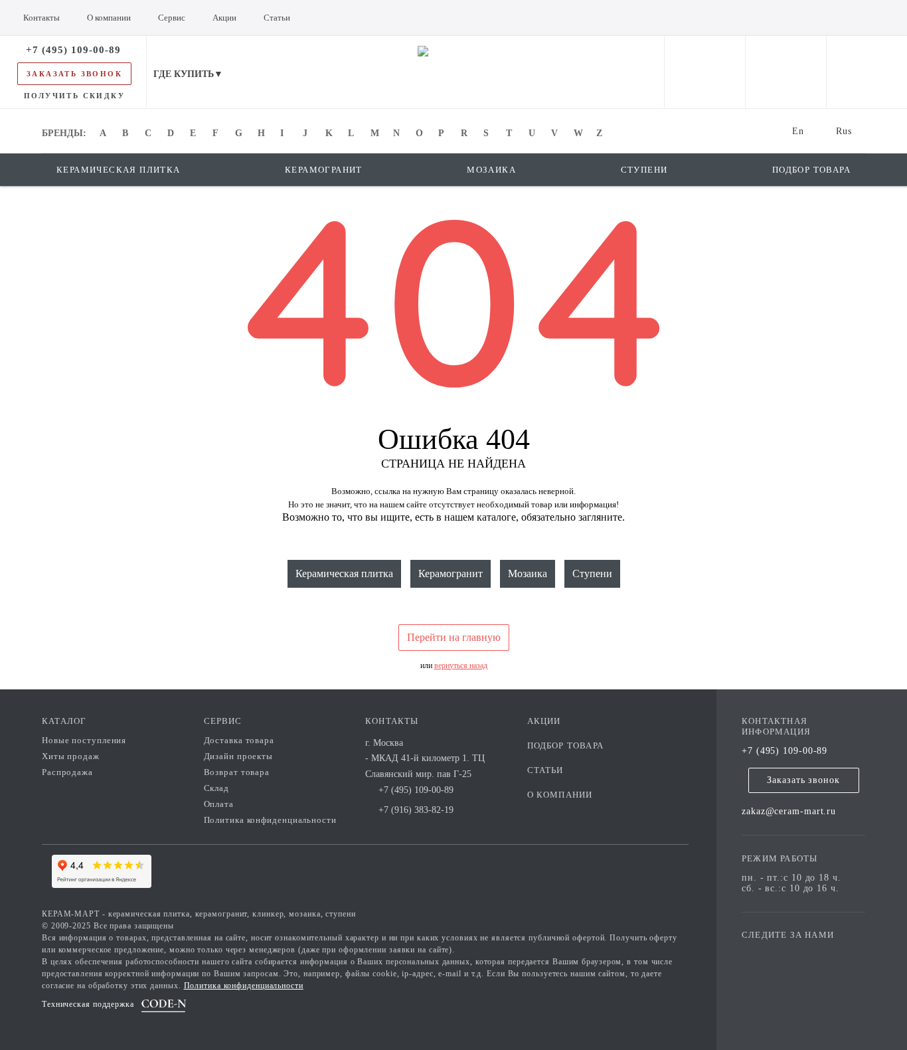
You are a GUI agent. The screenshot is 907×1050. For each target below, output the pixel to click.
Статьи (545, 770)
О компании (560, 795)
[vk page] (791, 954)
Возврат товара (237, 772)
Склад (217, 788)
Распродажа (67, 772)
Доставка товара (239, 740)
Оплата (219, 804)
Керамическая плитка (344, 573)
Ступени (592, 573)
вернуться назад (460, 665)
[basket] (867, 72)
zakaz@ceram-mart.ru (789, 811)
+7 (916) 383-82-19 (416, 810)
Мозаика (527, 573)
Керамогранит (450, 573)
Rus (844, 131)
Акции (544, 721)
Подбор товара (565, 745)
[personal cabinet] (705, 72)
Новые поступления (84, 740)
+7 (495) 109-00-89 (784, 751)
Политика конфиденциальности (270, 820)
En (798, 131)
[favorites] (786, 72)
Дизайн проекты (239, 756)
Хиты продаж (71, 756)
